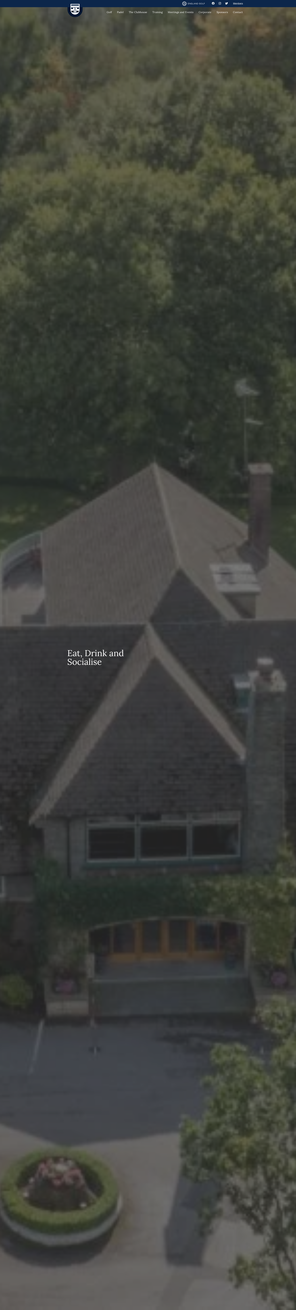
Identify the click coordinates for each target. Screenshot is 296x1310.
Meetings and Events (180, 12)
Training (157, 12)
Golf (109, 12)
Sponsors (222, 12)
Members (238, 3)
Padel (120, 12)
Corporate (205, 12)
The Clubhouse (138, 12)
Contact (238, 12)
